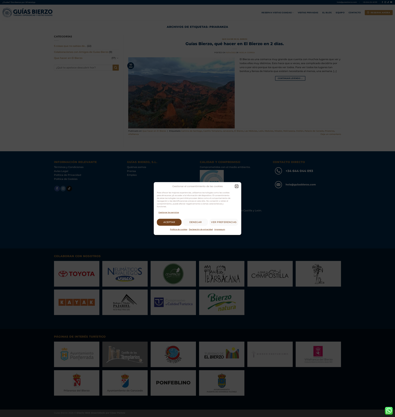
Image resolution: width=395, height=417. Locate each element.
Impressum (219, 229)
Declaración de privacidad (201, 229)
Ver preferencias (223, 222)
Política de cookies (178, 229)
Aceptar (169, 222)
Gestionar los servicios (168, 212)
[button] (236, 186)
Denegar (195, 222)
